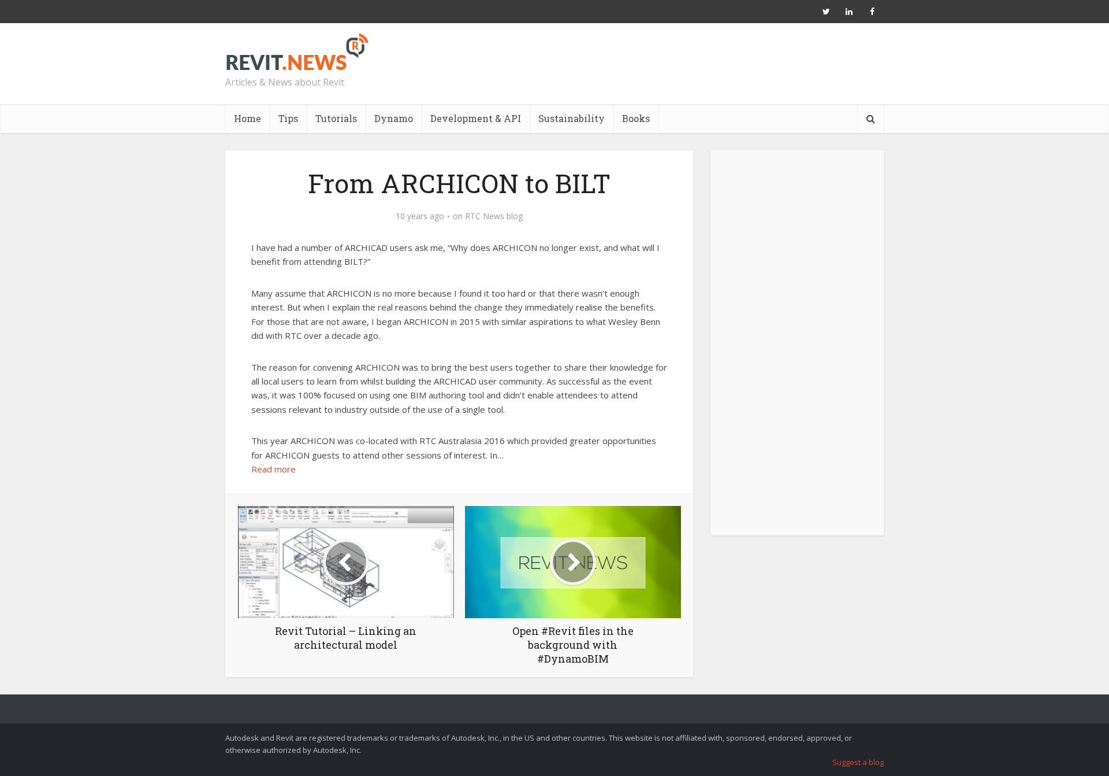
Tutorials (336, 118)
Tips (288, 118)
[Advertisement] (797, 349)
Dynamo (393, 118)
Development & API (475, 118)
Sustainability (571, 118)
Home (247, 118)
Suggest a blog (858, 762)
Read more (273, 469)
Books (636, 118)
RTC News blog (494, 216)
